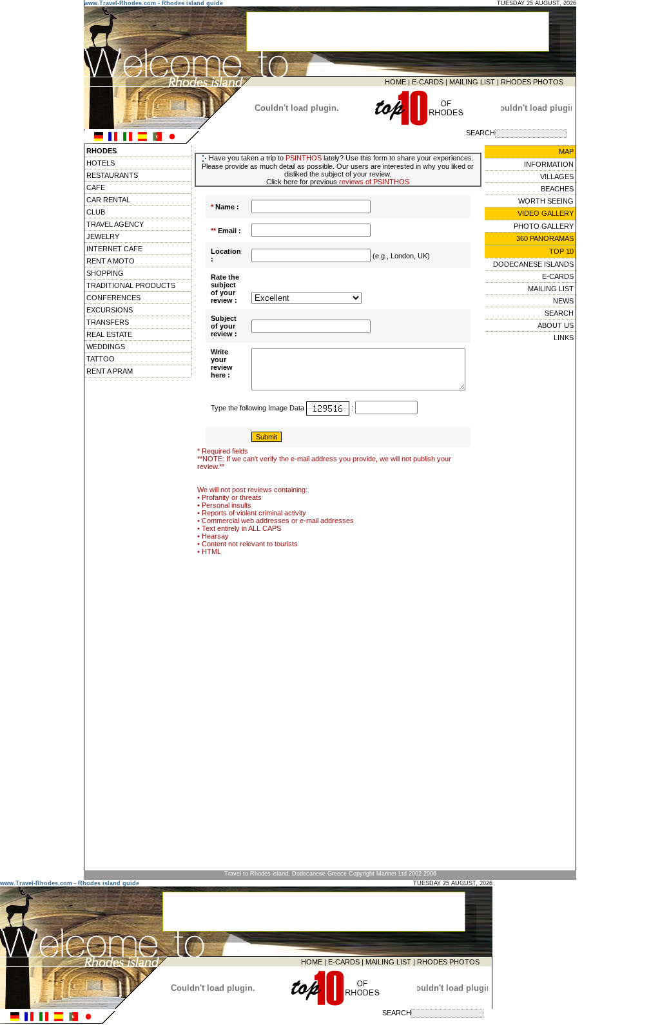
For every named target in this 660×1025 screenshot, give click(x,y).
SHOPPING (105, 273)
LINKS (564, 337)
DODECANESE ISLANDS (533, 264)
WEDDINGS (105, 346)
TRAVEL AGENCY (115, 224)
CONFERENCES (113, 298)
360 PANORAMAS (545, 238)
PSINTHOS (304, 158)
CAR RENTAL (108, 200)
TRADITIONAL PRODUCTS (130, 285)
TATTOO (100, 359)
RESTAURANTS (112, 175)
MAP (566, 151)
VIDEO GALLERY (546, 213)
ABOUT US (556, 325)
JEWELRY (102, 236)
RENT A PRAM (109, 371)
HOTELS (100, 163)
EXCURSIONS (109, 310)
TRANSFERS (107, 322)
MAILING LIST (472, 82)
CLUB (95, 212)
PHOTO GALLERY (544, 226)
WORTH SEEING (546, 201)
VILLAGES (557, 176)
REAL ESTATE (109, 334)
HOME (395, 82)
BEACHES (557, 189)
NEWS (563, 301)
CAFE (95, 187)
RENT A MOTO (110, 261)
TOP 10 (561, 251)
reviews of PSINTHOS (374, 182)
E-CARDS (427, 82)
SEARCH (559, 313)
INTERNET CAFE (114, 249)
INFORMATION (549, 164)
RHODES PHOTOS (532, 82)
